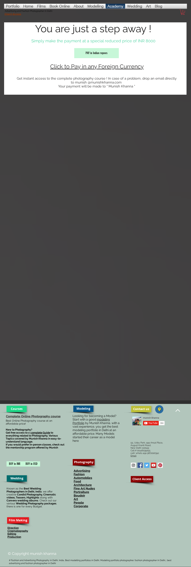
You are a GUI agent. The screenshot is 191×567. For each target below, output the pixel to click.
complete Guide (40, 432)
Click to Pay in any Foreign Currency (97, 66)
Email (133, 455)
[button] (183, 12)
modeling (103, 419)
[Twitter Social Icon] (146, 465)
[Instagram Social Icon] (133, 465)
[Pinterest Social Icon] (160, 465)
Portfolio (78, 423)
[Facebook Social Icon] (140, 465)
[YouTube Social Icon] (153, 465)
